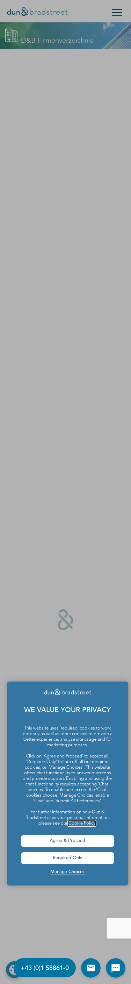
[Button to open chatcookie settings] (115, 968)
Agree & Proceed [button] (67, 841)
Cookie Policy (81, 823)
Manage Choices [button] (67, 872)
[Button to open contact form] (91, 968)
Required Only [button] (67, 858)
